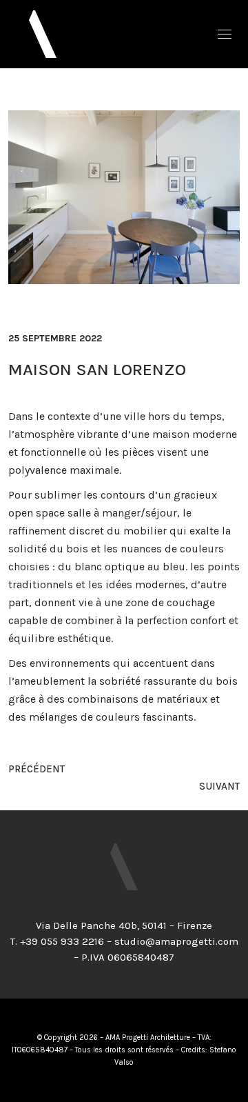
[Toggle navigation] (224, 34)
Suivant (219, 786)
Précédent (36, 769)
